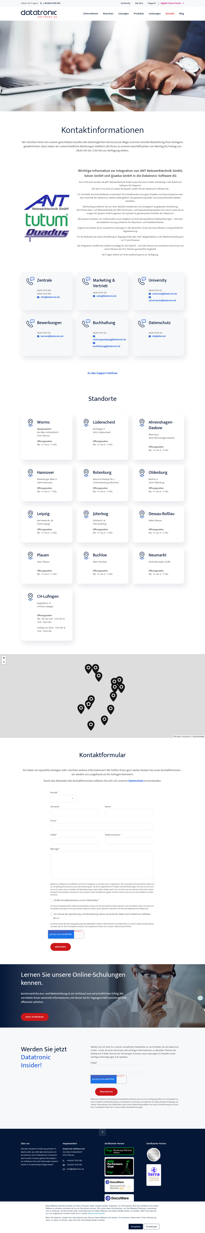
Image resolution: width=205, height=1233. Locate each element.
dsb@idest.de (159, 336)
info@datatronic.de (50, 297)
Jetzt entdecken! (35, 1017)
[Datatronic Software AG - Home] (39, 14)
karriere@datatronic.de (52, 336)
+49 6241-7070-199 (74, 1164)
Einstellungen (151, 1226)
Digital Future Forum (171, 3)
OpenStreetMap (198, 736)
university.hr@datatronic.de (162, 300)
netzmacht (186, 736)
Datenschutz (136, 781)
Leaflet (178, 736)
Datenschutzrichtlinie (96, 1213)
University (125, 3)
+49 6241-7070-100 (74, 1160)
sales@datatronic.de (106, 296)
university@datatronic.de (164, 294)
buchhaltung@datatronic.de (106, 346)
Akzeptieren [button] (136, 1226)
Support (152, 3)
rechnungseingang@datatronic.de (109, 339)
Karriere (139, 3)
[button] (88, 705)
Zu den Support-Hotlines (103, 373)
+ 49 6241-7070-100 (51, 3)
